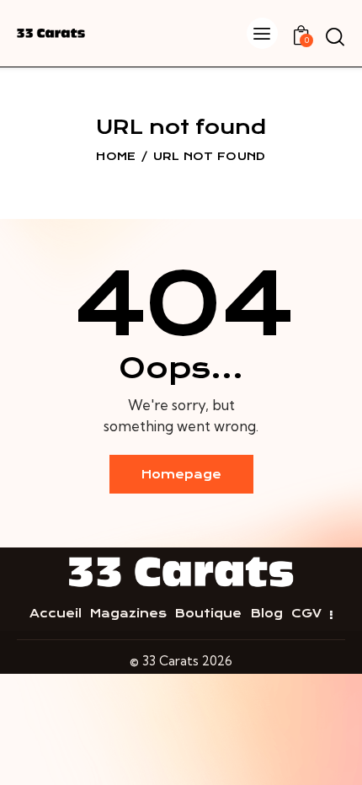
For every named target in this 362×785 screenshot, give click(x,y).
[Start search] (334, 36)
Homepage (181, 474)
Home (116, 156)
